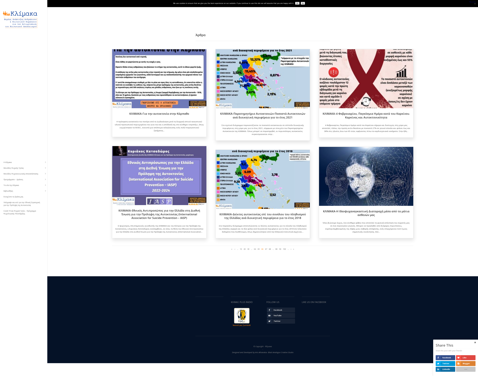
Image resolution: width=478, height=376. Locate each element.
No (303, 3)
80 (276, 249)
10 (241, 249)
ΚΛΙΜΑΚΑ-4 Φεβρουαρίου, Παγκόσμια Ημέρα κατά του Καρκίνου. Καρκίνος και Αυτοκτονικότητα (366, 115)
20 (245, 249)
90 (280, 249)
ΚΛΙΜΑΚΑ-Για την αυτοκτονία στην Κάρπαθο (159, 113)
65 (259, 249)
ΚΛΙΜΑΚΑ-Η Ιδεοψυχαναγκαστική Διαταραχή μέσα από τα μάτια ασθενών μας (366, 213)
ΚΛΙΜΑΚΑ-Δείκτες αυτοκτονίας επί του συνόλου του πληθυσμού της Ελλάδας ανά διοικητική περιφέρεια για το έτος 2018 (262, 216)
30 (248, 249)
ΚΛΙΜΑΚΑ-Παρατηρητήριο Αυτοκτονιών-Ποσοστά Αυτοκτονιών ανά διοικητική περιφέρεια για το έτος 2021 (262, 115)
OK (297, 3)
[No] (475, 3)
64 (255, 249)
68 (270, 249)
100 (284, 249)
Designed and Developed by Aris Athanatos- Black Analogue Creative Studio (262, 352)
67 (266, 249)
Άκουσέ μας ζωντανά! (242, 325)
